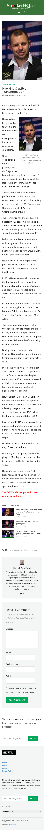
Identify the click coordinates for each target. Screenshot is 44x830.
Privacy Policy (7, 771)
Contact (5, 768)
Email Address (12, 664)
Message (9, 629)
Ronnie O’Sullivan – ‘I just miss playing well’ (28, 522)
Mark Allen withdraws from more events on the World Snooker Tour (29, 512)
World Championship (29, 550)
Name (8, 652)
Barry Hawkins (14, 550)
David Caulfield (9, 95)
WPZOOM (13, 824)
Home (4, 762)
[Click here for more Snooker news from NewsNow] (9, 752)
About (4, 765)
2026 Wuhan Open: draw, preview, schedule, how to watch (29, 532)
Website (9, 676)
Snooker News (8, 84)
